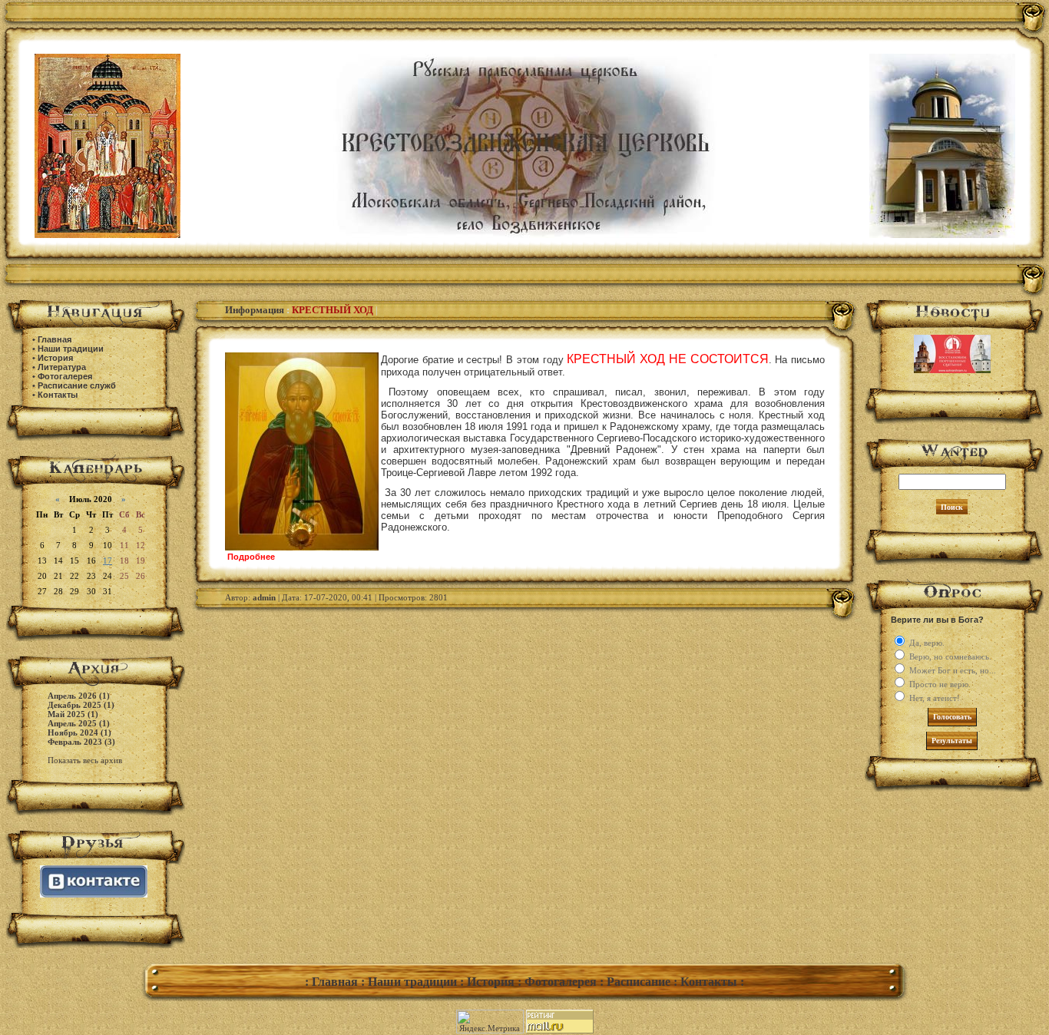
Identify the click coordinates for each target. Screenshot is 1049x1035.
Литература (62, 367)
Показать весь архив (85, 760)
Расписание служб (77, 385)
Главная (54, 339)
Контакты (58, 394)
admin (264, 597)
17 (107, 560)
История (55, 357)
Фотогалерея (65, 376)
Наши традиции (71, 348)
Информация (254, 310)
